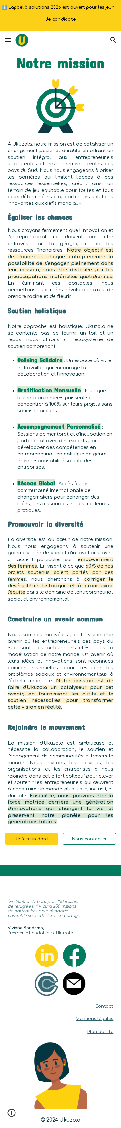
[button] (7, 40)
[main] (60, 63)
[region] (60, 15)
